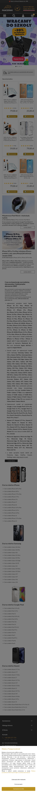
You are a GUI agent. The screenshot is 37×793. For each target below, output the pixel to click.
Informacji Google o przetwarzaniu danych (19, 772)
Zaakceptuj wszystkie (18, 789)
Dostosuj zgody (18, 784)
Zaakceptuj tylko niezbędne (18, 779)
